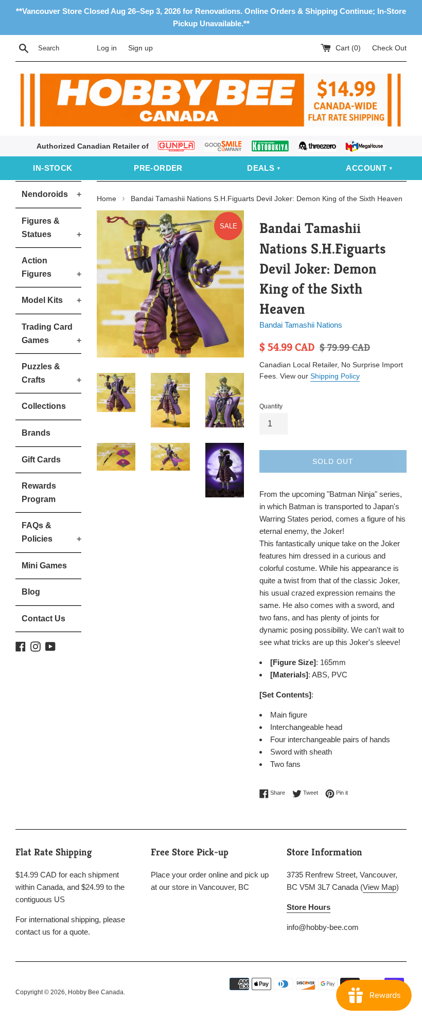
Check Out (389, 48)
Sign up (140, 48)
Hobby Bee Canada (96, 992)
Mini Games (44, 565)
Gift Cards (41, 459)
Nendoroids (51, 194)
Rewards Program (39, 492)
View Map (379, 887)
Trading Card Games (51, 334)
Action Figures (51, 267)
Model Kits (51, 300)
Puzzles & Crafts (51, 373)
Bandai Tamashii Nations (300, 324)
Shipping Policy (335, 376)
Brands (36, 432)
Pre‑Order (158, 168)
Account (366, 168)
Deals (260, 168)
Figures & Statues (51, 228)
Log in (107, 48)
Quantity (271, 406)
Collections (44, 406)
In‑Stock (52, 168)
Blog (31, 591)
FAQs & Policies (51, 532)
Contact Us (43, 618)
